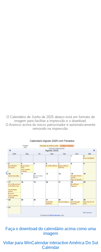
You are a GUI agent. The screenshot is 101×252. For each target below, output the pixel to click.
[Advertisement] (50, 59)
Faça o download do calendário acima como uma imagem (50, 231)
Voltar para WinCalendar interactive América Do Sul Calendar (50, 245)
